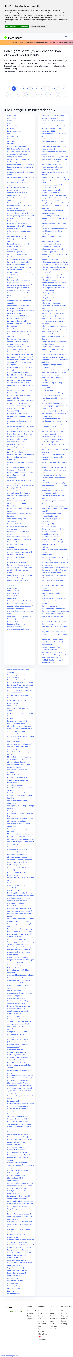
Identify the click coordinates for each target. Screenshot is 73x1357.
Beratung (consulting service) (52, 357)
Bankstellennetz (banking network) (20, 472)
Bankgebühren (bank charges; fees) (20, 354)
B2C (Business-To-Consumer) (18, 149)
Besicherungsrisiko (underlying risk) (54, 421)
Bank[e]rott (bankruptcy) (16, 452)
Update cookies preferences (10, 1356)
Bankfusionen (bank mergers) (18, 352)
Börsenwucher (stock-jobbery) (18, 854)
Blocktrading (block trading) (51, 624)
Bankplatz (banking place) (17, 439)
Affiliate (30, 1318)
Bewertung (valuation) (49, 493)
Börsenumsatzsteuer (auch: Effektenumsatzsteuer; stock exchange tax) (17, 849)
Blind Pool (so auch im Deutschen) (54, 621)
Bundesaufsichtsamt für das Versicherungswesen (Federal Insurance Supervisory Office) (18, 1116)
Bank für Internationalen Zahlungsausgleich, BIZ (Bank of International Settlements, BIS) (19, 346)
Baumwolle (11, 141)
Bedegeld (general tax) (50, 216)
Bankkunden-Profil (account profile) (20, 400)
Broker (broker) (13, 967)
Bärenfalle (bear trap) (15, 506)
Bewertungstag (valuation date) (53, 506)
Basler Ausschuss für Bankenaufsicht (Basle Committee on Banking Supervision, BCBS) (54, 128)
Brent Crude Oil (13, 139)
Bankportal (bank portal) (16, 442)
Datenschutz (43, 1313)
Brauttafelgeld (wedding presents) (20, 931)
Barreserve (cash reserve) (16, 562)
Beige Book (11, 118)
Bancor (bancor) (13, 249)
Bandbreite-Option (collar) (17, 254)
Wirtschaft (54, 1318)
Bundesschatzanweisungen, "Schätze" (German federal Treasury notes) (20, 1165)
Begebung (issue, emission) (51, 234)
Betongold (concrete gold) (51, 475)
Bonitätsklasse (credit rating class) (20, 682)
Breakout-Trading (13, 1283)
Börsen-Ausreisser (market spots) (19, 744)
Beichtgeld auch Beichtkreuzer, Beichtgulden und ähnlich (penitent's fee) (53, 269)
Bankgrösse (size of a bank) (17, 372)
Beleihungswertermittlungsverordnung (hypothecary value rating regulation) (54, 321)
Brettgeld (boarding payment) (18, 949)
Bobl (9, 133)
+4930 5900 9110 (15, 1311)
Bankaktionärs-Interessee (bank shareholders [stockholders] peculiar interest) (21, 274)
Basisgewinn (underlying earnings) (20, 616)
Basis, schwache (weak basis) (18, 603)
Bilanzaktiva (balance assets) (52, 557)
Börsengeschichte (14, 136)
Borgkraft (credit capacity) (17, 721)
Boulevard (53, 1326)
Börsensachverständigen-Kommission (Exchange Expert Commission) (18, 823)
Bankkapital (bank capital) (17, 393)
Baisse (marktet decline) (16, 210)
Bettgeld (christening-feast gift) (53, 483)
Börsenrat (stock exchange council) (20, 818)
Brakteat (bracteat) (14, 890)
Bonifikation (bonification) (51, 657)
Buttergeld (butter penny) (17, 1260)
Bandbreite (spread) (14, 252)
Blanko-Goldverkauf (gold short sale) (55, 611)
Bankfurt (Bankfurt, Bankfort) (17, 341)
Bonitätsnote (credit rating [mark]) (20, 685)
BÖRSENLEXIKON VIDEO (16, 1281)
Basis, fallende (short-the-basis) (19, 601)
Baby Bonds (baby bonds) (17, 154)
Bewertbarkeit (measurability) (52, 490)
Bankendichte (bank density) (18, 305)
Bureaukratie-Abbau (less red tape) (20, 1201)
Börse (52, 1321)
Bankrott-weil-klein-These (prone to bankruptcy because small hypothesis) (20, 457)
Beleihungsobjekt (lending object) (54, 329)
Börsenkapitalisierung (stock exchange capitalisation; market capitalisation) (19, 780)
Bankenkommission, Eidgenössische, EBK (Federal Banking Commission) (18, 316)
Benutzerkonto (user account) (52, 347)
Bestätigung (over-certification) (53, 454)
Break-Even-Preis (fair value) (17, 939)
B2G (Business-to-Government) (19, 151)
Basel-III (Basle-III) (13, 593)
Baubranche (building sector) (52, 139)
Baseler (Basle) (12, 596)
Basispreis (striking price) (16, 619)
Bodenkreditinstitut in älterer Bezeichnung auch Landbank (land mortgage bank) (54, 642)
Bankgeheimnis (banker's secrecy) (20, 357)
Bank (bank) (11, 257)
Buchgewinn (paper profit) (17, 1032)
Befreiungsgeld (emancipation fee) (54, 228)
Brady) (9, 883)
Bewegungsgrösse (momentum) (53, 488)
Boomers (10, 1291)
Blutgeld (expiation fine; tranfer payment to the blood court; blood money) (54, 634)
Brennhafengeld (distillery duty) (19, 947)
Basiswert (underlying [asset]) (52, 115)
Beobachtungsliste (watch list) (52, 349)
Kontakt (64, 1313)
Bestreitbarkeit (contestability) (52, 457)
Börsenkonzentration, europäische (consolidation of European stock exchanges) (20, 787)
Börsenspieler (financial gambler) (19, 836)
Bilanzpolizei (11, 115)
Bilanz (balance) (47, 554)
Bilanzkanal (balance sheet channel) (54, 560)
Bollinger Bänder (13, 1293)
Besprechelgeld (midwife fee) (52, 429)
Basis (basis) (11, 598)
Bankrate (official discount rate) (19, 444)
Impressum (65, 1316)
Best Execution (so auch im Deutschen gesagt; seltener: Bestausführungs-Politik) (52, 439)
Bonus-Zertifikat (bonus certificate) (20, 698)
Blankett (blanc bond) (49, 606)
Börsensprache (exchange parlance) (20, 839)
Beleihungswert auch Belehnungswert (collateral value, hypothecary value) (53, 313)
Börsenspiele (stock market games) (20, 834)
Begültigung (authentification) (52, 246)
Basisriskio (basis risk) (15, 621)
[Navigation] (66, 37)
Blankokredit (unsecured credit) (53, 608)
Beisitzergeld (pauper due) (51, 285)
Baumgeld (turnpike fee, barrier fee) (55, 157)
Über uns (64, 1311)
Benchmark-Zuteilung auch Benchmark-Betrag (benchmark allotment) (53, 336)
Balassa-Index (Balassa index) (18, 223)
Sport (52, 1324)
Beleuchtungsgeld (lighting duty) (53, 326)
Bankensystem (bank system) (18, 339)
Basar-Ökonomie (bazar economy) (20, 575)
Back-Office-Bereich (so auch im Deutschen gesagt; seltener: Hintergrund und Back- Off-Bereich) (20, 161)
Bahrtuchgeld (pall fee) (15, 203)
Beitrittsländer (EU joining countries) (54, 282)
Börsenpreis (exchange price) (18, 811)
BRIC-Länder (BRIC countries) (18, 957)
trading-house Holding (64, 1321)
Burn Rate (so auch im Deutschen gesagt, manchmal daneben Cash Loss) (20, 1224)
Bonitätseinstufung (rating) (17, 680)
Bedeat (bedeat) (47, 213)
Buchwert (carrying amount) (17, 1044)
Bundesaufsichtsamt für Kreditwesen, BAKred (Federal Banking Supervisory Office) (18, 1134)
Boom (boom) (12, 705)
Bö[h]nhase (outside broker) (52, 652)
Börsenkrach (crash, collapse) (18, 793)
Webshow (42, 1339)
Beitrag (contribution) (49, 280)
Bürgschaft (11, 128)
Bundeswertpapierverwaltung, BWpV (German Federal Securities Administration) (19, 1190)
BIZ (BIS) (44, 603)
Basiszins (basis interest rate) (52, 118)
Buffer (9, 121)
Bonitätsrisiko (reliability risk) (18, 687)
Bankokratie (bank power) (17, 436)
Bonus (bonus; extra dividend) (18, 695)
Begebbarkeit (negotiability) (52, 231)
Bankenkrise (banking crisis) (17, 321)
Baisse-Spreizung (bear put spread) (20, 216)
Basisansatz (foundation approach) (20, 606)
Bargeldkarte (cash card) (16, 524)
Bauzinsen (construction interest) (53, 177)
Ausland (53, 1329)
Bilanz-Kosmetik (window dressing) (54, 567)
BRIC (9, 123)
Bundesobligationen (14, 126)
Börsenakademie (33, 1311)
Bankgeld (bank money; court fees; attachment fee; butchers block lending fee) (20, 362)
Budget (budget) (13, 1047)
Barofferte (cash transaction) (17, 560)
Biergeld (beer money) (49, 534)
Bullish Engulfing (13, 1286)
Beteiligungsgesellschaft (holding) (54, 467)
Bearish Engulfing (13, 1288)
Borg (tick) (11, 718)
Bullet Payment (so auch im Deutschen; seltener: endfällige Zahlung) (19, 1065)
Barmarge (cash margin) (16, 557)
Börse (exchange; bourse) (17, 723)
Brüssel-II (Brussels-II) (15, 990)
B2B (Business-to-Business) (17, 146)
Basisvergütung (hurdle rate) (18, 629)
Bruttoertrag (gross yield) (16, 998)
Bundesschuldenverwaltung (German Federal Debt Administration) (17, 1178)
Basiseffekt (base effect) (16, 608)
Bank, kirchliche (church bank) (18, 264)
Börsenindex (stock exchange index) (20, 775)
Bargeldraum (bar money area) (18, 537)
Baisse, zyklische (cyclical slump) (19, 213)
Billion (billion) (46, 590)
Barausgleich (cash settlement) (18, 493)
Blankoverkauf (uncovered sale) (53, 614)
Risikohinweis (43, 1311)
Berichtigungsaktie (14, 131)
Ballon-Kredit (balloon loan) (17, 236)
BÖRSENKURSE (12, 144)
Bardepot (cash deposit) (16, 501)
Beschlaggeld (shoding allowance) (54, 403)
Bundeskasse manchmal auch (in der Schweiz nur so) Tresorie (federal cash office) (19, 1142)
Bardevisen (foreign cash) (16, 503)
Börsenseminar (12, 1278)
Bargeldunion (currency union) (18, 549)
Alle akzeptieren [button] (11, 26)
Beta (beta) (45, 459)
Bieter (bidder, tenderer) (50, 537)
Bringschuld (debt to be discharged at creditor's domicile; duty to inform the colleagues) (20, 962)
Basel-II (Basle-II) (13, 590)
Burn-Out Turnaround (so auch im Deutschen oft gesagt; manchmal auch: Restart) (19, 1216)
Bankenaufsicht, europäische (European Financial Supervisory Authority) (19, 300)
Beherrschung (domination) (51, 259)
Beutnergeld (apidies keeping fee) (54, 485)
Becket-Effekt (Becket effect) (52, 210)
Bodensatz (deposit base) (51, 647)
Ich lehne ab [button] (24, 26)
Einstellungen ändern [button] (38, 26)
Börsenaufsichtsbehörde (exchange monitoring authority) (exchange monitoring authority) (20, 739)
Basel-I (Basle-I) (13, 588)
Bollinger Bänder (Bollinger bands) (54, 655)
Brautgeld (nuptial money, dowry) (20, 929)
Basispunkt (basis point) (16, 624)
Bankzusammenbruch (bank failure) (20, 485)
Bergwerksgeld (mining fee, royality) (55, 370)
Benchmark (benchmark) (50, 331)
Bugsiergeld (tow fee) (15, 1049)
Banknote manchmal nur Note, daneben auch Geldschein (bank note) (19, 416)
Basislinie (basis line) (15, 626)
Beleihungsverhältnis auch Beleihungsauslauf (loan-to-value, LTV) (53, 305)
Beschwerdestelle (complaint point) (54, 411)
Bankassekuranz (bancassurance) (19, 285)
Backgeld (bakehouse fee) (17, 157)
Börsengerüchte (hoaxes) (16, 762)
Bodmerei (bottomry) (49, 649)
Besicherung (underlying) (50, 418)
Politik (52, 1316)
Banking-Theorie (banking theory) (19, 390)
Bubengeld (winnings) (15, 1016)
